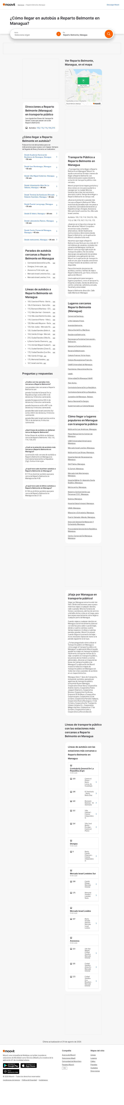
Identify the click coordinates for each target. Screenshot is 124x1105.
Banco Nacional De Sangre (78, 401)
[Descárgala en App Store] (28, 1065)
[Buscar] (109, 34)
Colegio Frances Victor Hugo (79, 355)
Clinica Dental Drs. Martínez (79, 330)
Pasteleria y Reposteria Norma (80, 369)
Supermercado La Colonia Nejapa (81, 406)
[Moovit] (9, 4)
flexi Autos (72, 383)
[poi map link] (83, 87)
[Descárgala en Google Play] (11, 1065)
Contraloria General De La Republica (82, 392)
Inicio (16, 32)
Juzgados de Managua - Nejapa (80, 397)
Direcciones (95, 1071)
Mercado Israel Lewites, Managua (81, 448)
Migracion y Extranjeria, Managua (81, 513)
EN (65, 1068)
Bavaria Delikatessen (76, 351)
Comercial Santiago (75, 316)
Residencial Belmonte (76, 335)
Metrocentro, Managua (77, 487)
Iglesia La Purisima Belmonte (79, 346)
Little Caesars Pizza (76, 321)
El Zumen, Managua (75, 469)
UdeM (70, 374)
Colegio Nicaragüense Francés (80, 360)
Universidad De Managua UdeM (80, 378)
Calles (93, 1061)
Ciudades (94, 1068)
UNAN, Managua (74, 508)
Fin (64, 32)
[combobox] (34, 35)
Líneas (93, 1055)
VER (54, 263)
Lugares (94, 1058)
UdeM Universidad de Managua (80, 365)
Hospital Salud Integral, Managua (81, 503)
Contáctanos (43, 1080)
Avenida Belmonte (75, 325)
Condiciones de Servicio (11, 1080)
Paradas (94, 1065)
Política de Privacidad (29, 1080)
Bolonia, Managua (75, 499)
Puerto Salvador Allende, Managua (81, 517)
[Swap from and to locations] (58, 34)
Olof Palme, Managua (76, 464)
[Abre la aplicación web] (11, 1071)
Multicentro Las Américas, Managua (82, 429)
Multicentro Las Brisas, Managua (81, 453)
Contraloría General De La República (82, 388)
